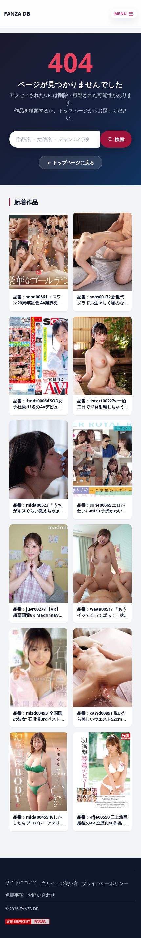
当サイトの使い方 (59, 883)
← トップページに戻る (70, 162)
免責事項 (14, 895)
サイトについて (21, 882)
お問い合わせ (41, 895)
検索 (120, 139)
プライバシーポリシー (105, 883)
